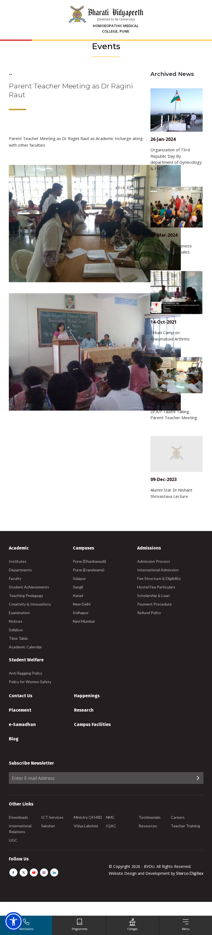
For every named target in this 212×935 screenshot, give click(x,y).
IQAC (111, 825)
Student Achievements (29, 587)
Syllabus (16, 629)
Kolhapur (81, 612)
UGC (13, 840)
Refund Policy (149, 612)
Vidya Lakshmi (86, 825)
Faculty (15, 578)
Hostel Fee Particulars (156, 587)
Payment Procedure (154, 604)
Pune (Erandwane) (88, 569)
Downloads (18, 817)
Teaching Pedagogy (26, 595)
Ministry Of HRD (88, 817)
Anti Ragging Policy (25, 673)
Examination (19, 612)
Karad (78, 595)
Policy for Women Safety (30, 681)
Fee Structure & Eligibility (159, 578)
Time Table (18, 638)
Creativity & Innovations (30, 604)
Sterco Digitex (189, 873)
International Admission (158, 569)
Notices (15, 621)
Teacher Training (185, 825)
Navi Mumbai (84, 621)
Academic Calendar (25, 647)
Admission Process (153, 561)
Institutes (17, 561)
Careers (178, 817)
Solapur (79, 578)
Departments (20, 569)
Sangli (78, 587)
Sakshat (48, 825)
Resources (148, 825)
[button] (14, 921)
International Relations (20, 828)
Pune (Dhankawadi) (89, 561)
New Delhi (82, 604)
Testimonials (150, 817)
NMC (110, 817)
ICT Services (52, 817)
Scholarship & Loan (153, 595)
